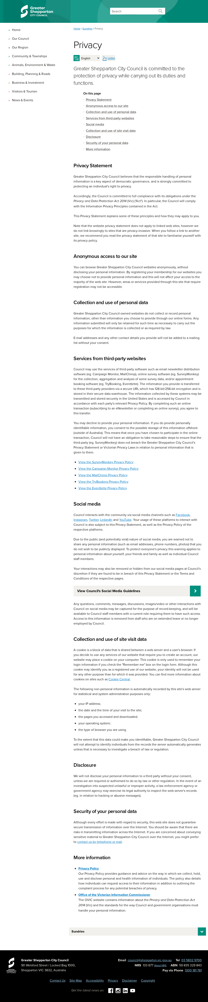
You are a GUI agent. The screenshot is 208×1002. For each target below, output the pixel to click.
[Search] (160, 11)
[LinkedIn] (125, 990)
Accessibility (95, 980)
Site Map (75, 980)
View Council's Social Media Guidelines (108, 590)
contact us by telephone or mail (99, 841)
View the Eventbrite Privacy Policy (102, 488)
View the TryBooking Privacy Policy (103, 481)
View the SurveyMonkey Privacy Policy (105, 462)
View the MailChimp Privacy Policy (103, 475)
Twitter (94, 519)
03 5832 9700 (191, 960)
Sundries (78, 931)
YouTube (125, 519)
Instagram (80, 519)
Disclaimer (129, 980)
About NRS (160, 965)
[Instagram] (118, 990)
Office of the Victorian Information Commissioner (114, 894)
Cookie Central (119, 679)
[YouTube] (132, 990)
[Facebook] (110, 990)
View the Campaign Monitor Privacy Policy (108, 468)
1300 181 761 (193, 970)
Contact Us (57, 980)
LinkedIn (106, 519)
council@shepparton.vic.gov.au (150, 960)
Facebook (183, 515)
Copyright (148, 980)
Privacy (113, 980)
